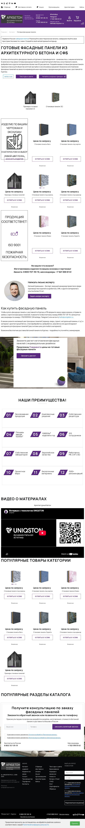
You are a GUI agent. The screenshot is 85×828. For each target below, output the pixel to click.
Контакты (25, 784)
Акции (41, 7)
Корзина (77, 20)
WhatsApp (54, 14)
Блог (51, 784)
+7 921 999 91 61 (41, 22)
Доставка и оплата (25, 7)
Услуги (24, 776)
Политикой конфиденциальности (36, 825)
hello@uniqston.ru (57, 23)
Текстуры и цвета (26, 76)
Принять (75, 823)
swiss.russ (8, 76)
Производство (27, 779)
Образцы (52, 789)
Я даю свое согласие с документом (32, 734)
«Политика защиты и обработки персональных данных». (44, 738)
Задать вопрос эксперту (39, 296)
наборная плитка (22, 39)
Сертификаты (54, 786)
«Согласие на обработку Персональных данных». (42, 734)
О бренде (7, 7)
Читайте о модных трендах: (52, 76)
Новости (52, 776)
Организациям (54, 7)
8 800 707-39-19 (42, 18)
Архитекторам (69, 7)
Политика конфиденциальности (7, 786)
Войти (69, 20)
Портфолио (26, 781)
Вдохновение (54, 769)
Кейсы (82, 7)
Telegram (53, 17)
